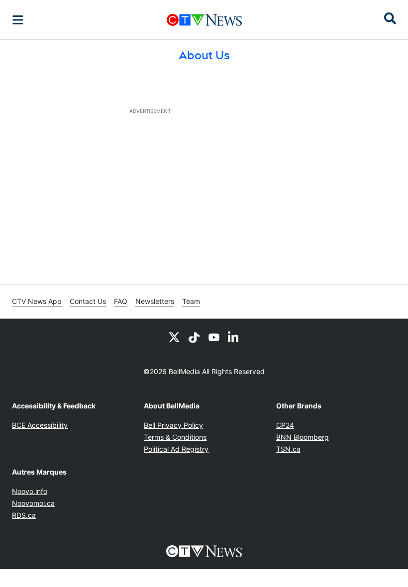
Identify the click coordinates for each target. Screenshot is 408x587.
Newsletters (154, 301)
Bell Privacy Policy (173, 425)
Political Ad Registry (176, 449)
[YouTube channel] (214, 337)
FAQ (120, 301)
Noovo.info (29, 491)
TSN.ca (288, 449)
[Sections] (18, 20)
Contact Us (88, 301)
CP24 (285, 425)
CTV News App (37, 301)
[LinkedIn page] (234, 337)
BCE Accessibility (40, 425)
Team (191, 301)
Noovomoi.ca (33, 503)
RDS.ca (24, 515)
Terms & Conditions (175, 437)
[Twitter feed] (174, 337)
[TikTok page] (194, 337)
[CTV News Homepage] (204, 20)
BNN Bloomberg (302, 437)
